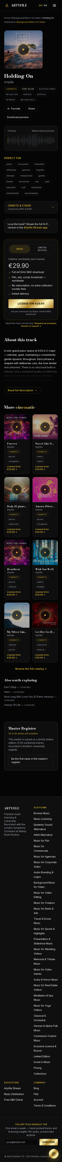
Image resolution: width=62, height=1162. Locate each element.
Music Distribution (14, 1094)
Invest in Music (42, 1062)
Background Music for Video (26, 18)
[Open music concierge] (54, 1154)
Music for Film (41, 840)
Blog (36, 1088)
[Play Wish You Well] (45, 552)
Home (7, 18)
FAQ (36, 1094)
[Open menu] (54, 5)
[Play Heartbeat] (16, 552)
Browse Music (42, 813)
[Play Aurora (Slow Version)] (45, 489)
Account (38, 1099)
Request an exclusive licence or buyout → (38, 324)
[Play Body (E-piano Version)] (16, 489)
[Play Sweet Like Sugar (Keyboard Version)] (45, 426)
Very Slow (28, 89)
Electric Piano (47, 89)
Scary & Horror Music (46, 979)
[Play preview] (23, 50)
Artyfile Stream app (35, 227)
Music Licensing (43, 818)
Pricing (38, 1067)
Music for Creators (44, 902)
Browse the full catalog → (31, 668)
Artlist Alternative (43, 834)
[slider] (31, 140)
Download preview (18, 117)
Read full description (20, 390)
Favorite (13, 108)
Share (31, 108)
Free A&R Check (13, 1099)
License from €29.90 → (13, 468)
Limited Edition (42, 249)
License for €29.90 (31, 303)
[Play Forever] (16, 426)
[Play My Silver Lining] (16, 615)
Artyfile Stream (12, 1088)
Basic (20, 249)
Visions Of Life (19, 704)
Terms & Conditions (45, 1105)
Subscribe (48, 1142)
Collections (40, 1073)
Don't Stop (17, 687)
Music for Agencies (45, 856)
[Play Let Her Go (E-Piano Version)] (45, 615)
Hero (14, 691)
